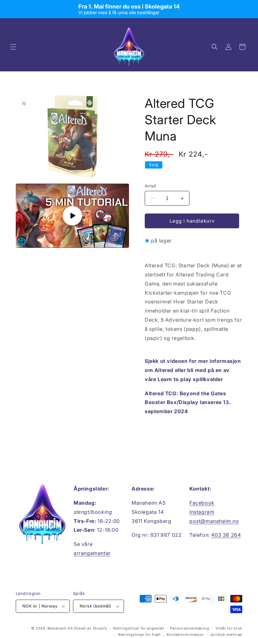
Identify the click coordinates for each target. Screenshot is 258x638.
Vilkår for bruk (229, 628)
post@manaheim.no (214, 521)
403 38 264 (226, 535)
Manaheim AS (60, 628)
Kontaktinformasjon (185, 634)
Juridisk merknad (226, 634)
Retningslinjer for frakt (139, 634)
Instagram (201, 512)
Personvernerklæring (189, 628)
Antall (150, 185)
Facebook (202, 503)
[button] (13, 47)
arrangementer (92, 553)
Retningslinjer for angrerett (138, 628)
